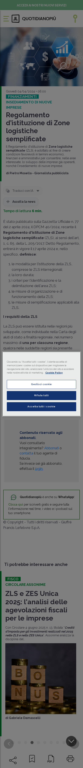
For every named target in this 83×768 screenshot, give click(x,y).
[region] (41, 384)
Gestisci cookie (41, 384)
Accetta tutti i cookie (41, 406)
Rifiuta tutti (41, 395)
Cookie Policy (54, 372)
